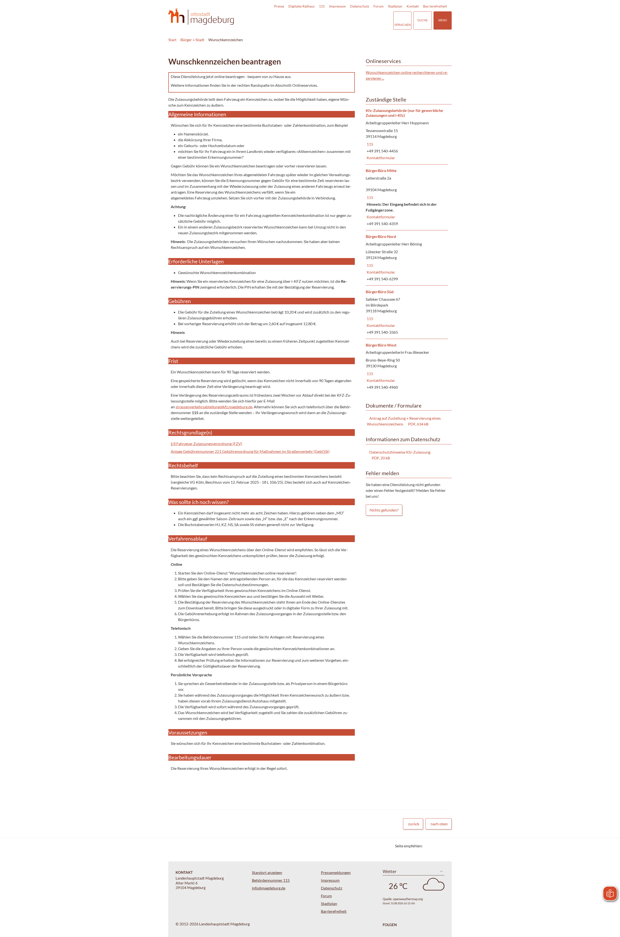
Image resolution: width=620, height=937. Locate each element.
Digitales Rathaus (301, 6)
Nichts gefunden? (384, 510)
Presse (279, 6)
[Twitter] (428, 845)
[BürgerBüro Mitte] (407, 197)
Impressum (337, 6)
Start (172, 39)
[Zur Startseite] (201, 16)
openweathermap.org (408, 899)
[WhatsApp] (446, 845)
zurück (413, 823)
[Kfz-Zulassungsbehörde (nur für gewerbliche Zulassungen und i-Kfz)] (407, 134)
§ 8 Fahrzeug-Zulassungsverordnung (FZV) (206, 443)
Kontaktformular (380, 157)
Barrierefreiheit (435, 6)
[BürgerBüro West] (407, 366)
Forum (378, 6)
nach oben (439, 823)
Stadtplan (395, 6)
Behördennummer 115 (271, 880)
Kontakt (413, 6)
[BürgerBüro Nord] (407, 258)
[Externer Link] (355, 20)
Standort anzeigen (267, 872)
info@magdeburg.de (268, 888)
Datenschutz (359, 6)
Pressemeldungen (336, 872)
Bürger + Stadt (192, 39)
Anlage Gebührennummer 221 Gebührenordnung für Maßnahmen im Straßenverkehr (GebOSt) (250, 451)
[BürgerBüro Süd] (407, 312)
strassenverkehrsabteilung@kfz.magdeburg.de (214, 406)
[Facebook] (434, 845)
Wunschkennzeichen (225, 39)
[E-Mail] (440, 845)
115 (322, 6)
